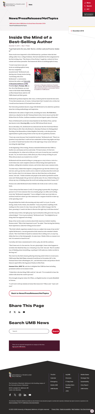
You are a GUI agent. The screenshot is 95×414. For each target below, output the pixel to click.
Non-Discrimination (85, 409)
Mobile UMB (54, 385)
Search (55, 331)
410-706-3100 (17, 390)
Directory (68, 378)
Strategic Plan (85, 378)
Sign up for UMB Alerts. (19, 346)
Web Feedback (76, 409)
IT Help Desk (69, 381)
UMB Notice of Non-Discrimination (31, 402)
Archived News (31, 23)
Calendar (53, 378)
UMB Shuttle (54, 388)
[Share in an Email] (24, 312)
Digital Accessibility (65, 409)
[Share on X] (15, 312)
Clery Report (84, 385)
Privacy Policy (55, 409)
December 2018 (40, 23)
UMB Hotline (84, 388)
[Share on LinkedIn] (19, 312)
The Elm (52, 374)
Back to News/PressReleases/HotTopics (30, 293)
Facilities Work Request (70, 386)
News (30, 4)
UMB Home (12, 23)
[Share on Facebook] (10, 312)
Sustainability (85, 381)
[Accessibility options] (92, 411)
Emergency (53, 381)
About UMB (19, 23)
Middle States (85, 374)
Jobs (67, 391)
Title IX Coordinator (13, 402)
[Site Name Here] (14, 4)
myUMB (68, 374)
